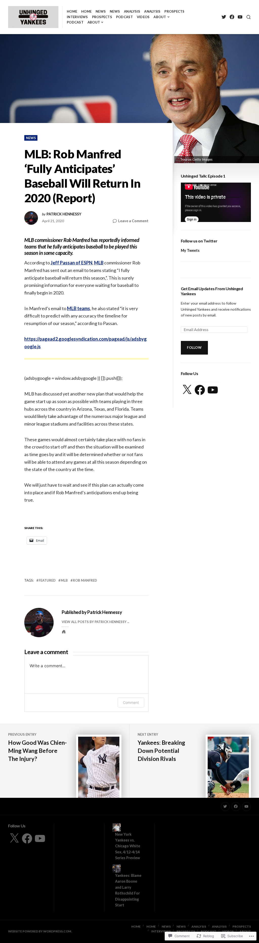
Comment (131, 702)
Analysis (132, 11)
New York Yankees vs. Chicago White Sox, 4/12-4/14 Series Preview (127, 846)
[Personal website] (64, 632)
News (101, 11)
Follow (194, 347)
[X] (187, 390)
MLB (98, 262)
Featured (47, 580)
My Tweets (190, 250)
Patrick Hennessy (64, 214)
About (160, 17)
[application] (216, 202)
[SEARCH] (248, 17)
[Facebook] (232, 17)
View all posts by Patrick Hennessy (94, 622)
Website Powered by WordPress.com (39, 931)
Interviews (77, 17)
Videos (143, 17)
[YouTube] (240, 17)
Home (72, 11)
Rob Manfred (85, 580)
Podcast (124, 17)
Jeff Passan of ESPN (71, 262)
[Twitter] (224, 17)
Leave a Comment (133, 221)
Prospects (174, 11)
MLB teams (78, 308)
